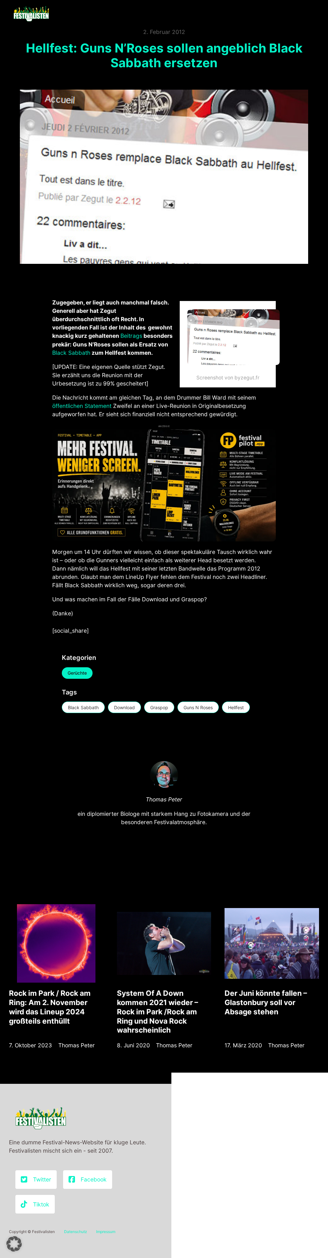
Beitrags (131, 335)
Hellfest (236, 707)
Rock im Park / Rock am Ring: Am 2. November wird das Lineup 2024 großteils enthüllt (50, 1007)
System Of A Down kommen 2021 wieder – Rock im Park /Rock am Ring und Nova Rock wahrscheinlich (157, 1011)
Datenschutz (75, 1231)
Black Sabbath (71, 352)
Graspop (159, 707)
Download (124, 707)
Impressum (105, 1231)
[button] (14, 1244)
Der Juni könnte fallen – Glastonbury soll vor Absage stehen (266, 1002)
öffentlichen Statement (81, 405)
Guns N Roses (198, 707)
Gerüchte (77, 673)
